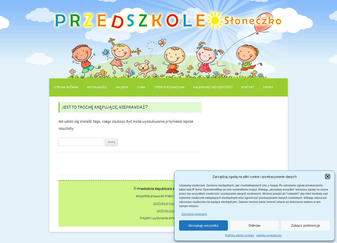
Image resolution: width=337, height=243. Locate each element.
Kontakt (247, 87)
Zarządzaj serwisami (194, 214)
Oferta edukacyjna (169, 87)
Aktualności (97, 87)
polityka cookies (168, 211)
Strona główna (66, 87)
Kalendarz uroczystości (212, 87)
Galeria (122, 87)
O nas (141, 87)
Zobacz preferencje (305, 225)
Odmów (254, 225)
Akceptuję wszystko (203, 225)
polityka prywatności (269, 235)
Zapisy (268, 87)
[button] (327, 176)
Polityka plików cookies (239, 235)
